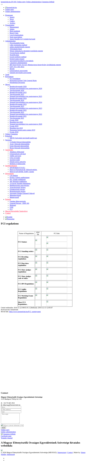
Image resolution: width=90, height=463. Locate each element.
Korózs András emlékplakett (19, 177)
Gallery (12, 21)
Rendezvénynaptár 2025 (18, 92)
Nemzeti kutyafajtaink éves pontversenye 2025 (26, 96)
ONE (11, 207)
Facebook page (6, 436)
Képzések (8, 136)
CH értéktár (14, 176)
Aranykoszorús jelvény (18, 187)
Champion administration (18, 63)
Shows (7, 84)
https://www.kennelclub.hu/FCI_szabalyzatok (25, 312)
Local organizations (16, 35)
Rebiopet (13, 205)
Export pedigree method (18, 57)
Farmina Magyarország (18, 201)
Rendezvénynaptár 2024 (18, 98)
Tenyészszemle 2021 (17, 118)
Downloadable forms (17, 43)
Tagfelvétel (9, 150)
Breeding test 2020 (16, 122)
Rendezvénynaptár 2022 (18, 110)
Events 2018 (14, 132)
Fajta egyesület (15, 158)
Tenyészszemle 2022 (17, 112)
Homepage (9, 15)
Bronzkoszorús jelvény (18, 191)
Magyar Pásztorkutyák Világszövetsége (23, 170)
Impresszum (62, 452)
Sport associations (16, 37)
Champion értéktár (47, 2)
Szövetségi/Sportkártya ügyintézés (21, 61)
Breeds (12, 69)
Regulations (9, 77)
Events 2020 (14, 120)
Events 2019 (14, 126)
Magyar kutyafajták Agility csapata (22, 172)
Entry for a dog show (17, 67)
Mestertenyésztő (15, 195)
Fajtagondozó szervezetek (19, 71)
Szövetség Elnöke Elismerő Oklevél (22, 193)
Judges (12, 29)
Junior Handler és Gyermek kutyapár (22, 39)
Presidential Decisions (17, 82)
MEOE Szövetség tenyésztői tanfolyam (23, 138)
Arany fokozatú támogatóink (20, 144)
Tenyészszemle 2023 (17, 106)
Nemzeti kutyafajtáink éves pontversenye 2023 (26, 108)
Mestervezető (14, 197)
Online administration (33, 2)
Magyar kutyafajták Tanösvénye (16, 211)
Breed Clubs (14, 33)
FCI (11, 209)
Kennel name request (17, 59)
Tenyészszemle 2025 (17, 94)
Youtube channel (7, 438)
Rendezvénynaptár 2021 (18, 116)
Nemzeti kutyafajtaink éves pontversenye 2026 (26, 88)
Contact (8, 213)
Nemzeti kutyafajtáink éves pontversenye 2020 (26, 124)
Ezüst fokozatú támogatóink (19, 146)
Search (12, 17)
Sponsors (8, 140)
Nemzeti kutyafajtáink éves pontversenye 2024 (26, 102)
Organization (9, 25)
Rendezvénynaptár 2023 (18, 104)
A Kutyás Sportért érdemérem (20, 183)
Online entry (21, 2)
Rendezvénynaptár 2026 (18, 86)
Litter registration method (18, 45)
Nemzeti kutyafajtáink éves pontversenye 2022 (26, 114)
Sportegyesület (15, 160)
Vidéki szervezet (15, 156)
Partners (8, 199)
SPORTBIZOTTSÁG (17, 168)
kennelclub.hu (6, 2)
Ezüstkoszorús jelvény (17, 189)
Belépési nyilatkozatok (17, 164)
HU (15, 2)
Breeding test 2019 (16, 128)
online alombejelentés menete (20, 47)
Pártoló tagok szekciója (18, 162)
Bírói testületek (15, 31)
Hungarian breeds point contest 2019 (22, 130)
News (12, 19)
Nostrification (14, 55)
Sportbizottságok (11, 166)
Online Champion (11, 134)
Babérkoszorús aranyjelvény (19, 185)
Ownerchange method (17, 53)
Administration (10, 41)
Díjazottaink (9, 174)
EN (12, 2)
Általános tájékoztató (17, 152)
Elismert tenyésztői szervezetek (20, 73)
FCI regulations (15, 79)
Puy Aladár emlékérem (18, 179)
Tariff (7, 75)
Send (3, 428)
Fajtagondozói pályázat (18, 154)
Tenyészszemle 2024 (17, 100)
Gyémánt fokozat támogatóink (20, 142)
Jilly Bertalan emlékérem (18, 181)
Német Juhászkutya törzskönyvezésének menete (26, 51)
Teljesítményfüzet (16, 49)
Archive (12, 23)
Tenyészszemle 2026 (17, 90)
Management (14, 27)
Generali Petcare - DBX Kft (19, 203)
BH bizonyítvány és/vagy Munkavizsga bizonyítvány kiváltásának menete (35, 65)
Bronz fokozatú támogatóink (19, 148)
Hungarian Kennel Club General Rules (23, 80)
